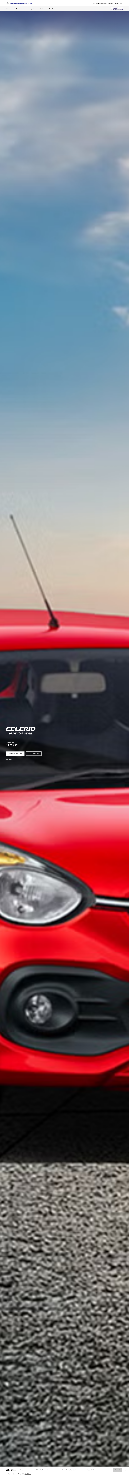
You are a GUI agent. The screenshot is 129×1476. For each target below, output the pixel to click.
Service (42, 9)
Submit (117, 1470)
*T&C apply (9, 759)
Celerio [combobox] (21, 1470)
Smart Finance (34, 753)
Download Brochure (15, 753)
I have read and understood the (19, 1474)
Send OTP (90, 1470)
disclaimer (28, 1474)
